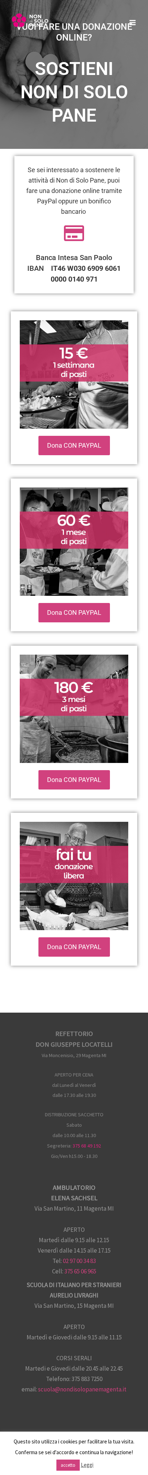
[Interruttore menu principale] (133, 22)
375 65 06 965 (80, 1271)
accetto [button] (68, 1465)
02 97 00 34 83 (79, 1261)
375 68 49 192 (87, 1145)
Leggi (87, 1464)
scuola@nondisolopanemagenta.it (82, 1389)
